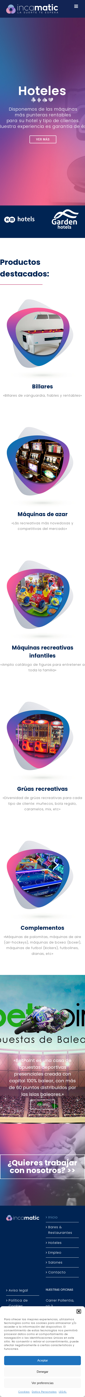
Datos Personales (44, 1392)
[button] (79, 1311)
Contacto (57, 1272)
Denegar (42, 1371)
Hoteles (55, 1242)
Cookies (24, 1392)
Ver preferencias (43, 1383)
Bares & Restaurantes (60, 1230)
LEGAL (63, 1392)
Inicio (53, 1217)
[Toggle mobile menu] (76, 6)
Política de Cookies (18, 1303)
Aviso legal (18, 1290)
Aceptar (42, 1360)
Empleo (54, 1252)
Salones (55, 1262)
